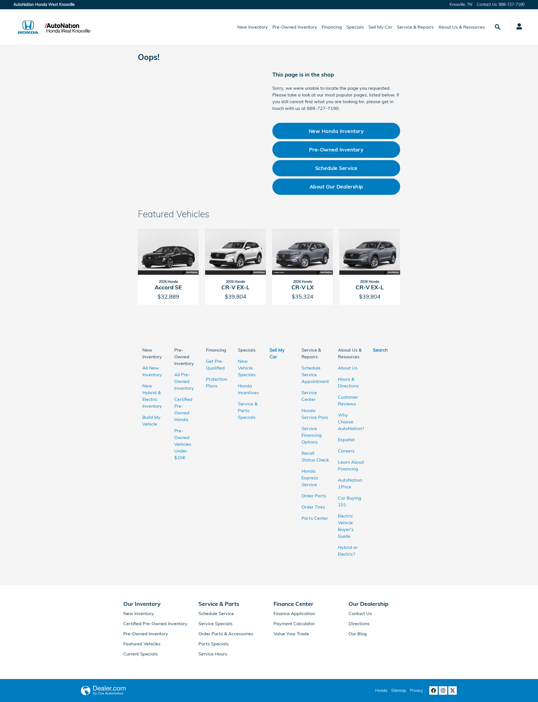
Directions (359, 623)
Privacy (416, 690)
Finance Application (294, 613)
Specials (355, 27)
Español (346, 439)
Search (380, 350)
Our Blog (358, 633)
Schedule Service (336, 168)
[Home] (28, 27)
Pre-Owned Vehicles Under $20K (182, 444)
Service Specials (215, 623)
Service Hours (212, 654)
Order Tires (313, 507)
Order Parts (314, 495)
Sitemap (398, 690)
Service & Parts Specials (248, 410)
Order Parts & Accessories (225, 633)
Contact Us (360, 613)
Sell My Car (380, 27)
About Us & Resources (461, 27)
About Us (348, 368)
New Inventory (252, 27)
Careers (346, 451)
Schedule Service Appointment (315, 374)
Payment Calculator (294, 623)
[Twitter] (452, 690)
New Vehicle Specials (247, 367)
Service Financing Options (312, 435)
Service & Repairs (415, 27)
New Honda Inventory (336, 131)
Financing (332, 27)
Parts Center (315, 518)
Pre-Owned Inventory (294, 27)
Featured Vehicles (142, 643)
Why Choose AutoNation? (351, 421)
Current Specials (140, 654)
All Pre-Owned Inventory (184, 381)
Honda (381, 690)
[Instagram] (443, 690)
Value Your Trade (291, 633)
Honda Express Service (310, 477)
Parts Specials (213, 643)
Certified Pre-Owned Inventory (155, 623)
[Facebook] (433, 690)
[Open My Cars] (518, 27)
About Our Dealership (336, 186)
